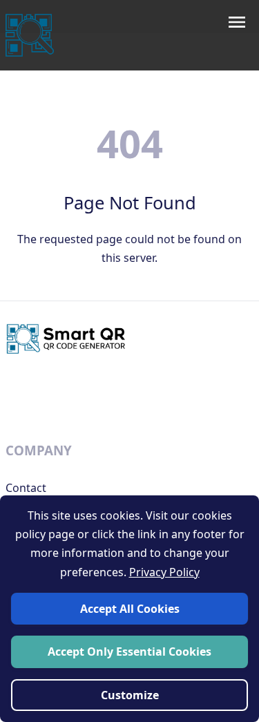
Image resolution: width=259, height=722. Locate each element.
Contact (26, 487)
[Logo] (30, 35)
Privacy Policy (164, 572)
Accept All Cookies (130, 608)
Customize (130, 695)
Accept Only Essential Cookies (129, 651)
